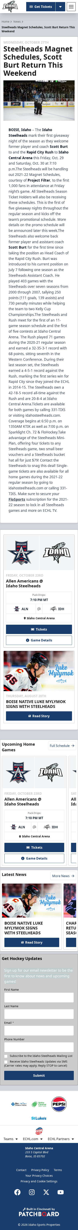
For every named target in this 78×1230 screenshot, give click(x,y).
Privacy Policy (40, 1170)
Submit (39, 1075)
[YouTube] (60, 1192)
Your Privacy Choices (39, 1175)
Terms (58, 1170)
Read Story (41, 716)
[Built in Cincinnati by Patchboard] (39, 1212)
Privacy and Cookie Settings (39, 1181)
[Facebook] (17, 1192)
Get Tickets (43, 6)
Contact (21, 1170)
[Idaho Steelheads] (10, 7)
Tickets (41, 629)
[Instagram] (31, 1192)
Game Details (41, 640)
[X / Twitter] (46, 1192)
